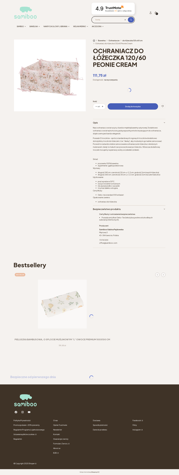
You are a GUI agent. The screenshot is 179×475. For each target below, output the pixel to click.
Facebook (137, 420)
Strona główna (94, 40)
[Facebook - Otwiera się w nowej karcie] (16, 412)
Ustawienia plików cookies (24, 434)
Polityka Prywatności (22, 420)
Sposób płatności (100, 425)
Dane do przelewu (100, 430)
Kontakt (56, 434)
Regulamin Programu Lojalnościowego (29, 430)
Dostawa (96, 420)
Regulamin (18, 439)
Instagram (137, 430)
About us (56, 448)
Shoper (32, 463)
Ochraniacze (113, 40)
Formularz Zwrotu (60, 443)
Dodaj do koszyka (133, 106)
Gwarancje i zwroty (60, 439)
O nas (55, 420)
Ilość (95, 101)
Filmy (135, 425)
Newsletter (57, 430)
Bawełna (102, 40)
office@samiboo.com (108, 243)
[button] (131, 19)
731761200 (103, 240)
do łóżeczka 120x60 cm (132, 40)
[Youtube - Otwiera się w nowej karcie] (29, 412)
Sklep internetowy (89, 472)
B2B (55, 453)
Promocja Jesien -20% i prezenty (27, 425)
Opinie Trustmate (60, 425)
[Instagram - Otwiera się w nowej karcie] (22, 412)
